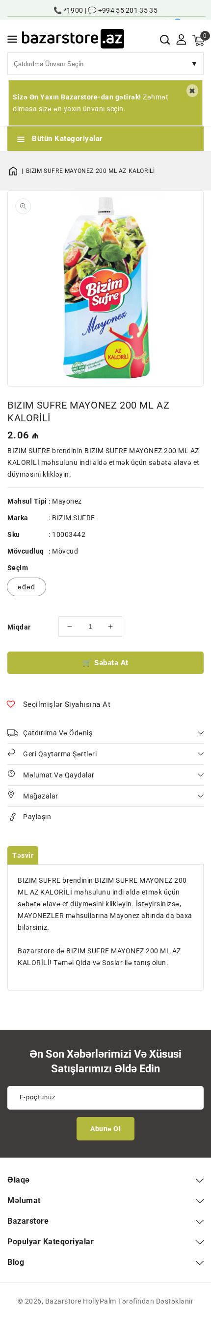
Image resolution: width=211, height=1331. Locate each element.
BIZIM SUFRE (73, 518)
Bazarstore (63, 1301)
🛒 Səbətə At (105, 662)
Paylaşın (37, 817)
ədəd (26, 587)
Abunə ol (105, 1129)
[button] (12, 41)
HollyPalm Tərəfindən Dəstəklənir (138, 1301)
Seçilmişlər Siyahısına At (67, 704)
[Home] (16, 171)
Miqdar (18, 627)
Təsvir (22, 855)
